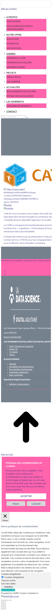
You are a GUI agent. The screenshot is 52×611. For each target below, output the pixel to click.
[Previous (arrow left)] (2, 605)
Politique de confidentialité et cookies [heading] (24, 464)
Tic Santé (13, 352)
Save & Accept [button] (8, 590)
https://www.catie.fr (15, 189)
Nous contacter (16, 375)
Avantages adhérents (18, 372)
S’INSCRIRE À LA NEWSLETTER (15, 266)
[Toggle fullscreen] (7, 600)
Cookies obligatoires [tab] (11, 574)
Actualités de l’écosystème (21, 367)
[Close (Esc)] (2, 600)
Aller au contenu (9, 9)
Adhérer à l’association (19, 384)
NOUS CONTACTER (12, 337)
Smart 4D (13, 349)
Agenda (12, 364)
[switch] (2, 587)
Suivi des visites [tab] (8, 583)
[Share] (5, 600)
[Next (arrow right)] (5, 605)
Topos (12, 355)
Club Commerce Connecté (21, 346)
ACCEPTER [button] (26, 496)
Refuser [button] (16, 504)
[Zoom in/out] (10, 600)
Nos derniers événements (20, 369)
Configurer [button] (36, 504)
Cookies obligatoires (14, 577)
